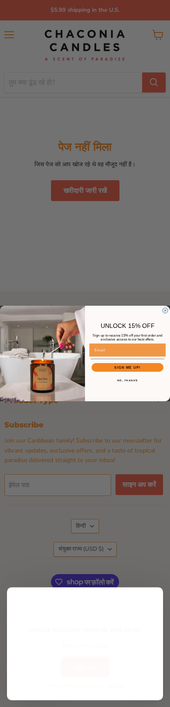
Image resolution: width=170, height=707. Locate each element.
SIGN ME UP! (127, 368)
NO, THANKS (127, 380)
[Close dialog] (165, 310)
